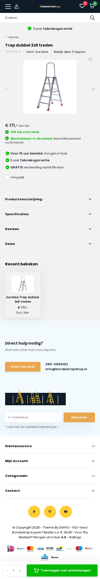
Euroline (42, 51)
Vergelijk (18, 177)
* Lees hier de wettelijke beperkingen (31, 427)
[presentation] (7, 89)
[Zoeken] (92, 17)
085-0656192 (56, 364)
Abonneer (79, 417)
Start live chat (23, 366)
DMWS (64, 527)
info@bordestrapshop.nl (65, 369)
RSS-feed (79, 527)
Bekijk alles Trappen (69, 51)
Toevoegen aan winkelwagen (66, 570)
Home (13, 37)
